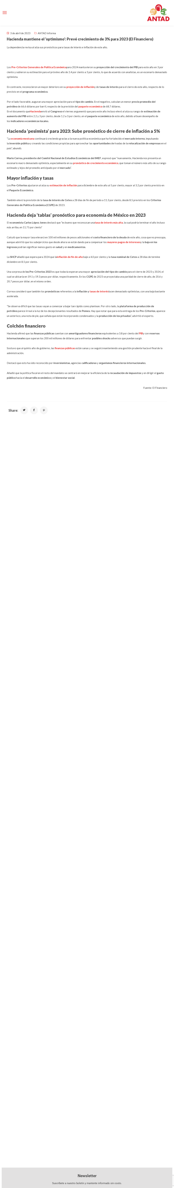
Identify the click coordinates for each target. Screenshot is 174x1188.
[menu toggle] (5, 13)
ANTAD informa (47, 33)
